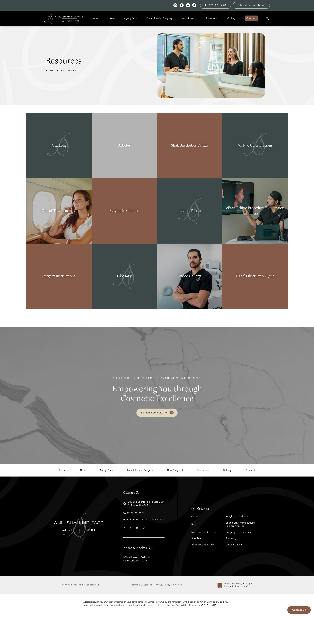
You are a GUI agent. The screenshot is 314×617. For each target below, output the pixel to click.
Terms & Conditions (142, 585)
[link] (215, 5)
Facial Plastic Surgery (159, 18)
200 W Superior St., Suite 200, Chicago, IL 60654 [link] (146, 504)
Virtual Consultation (203, 544)
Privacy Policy (163, 585)
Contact (251, 18)
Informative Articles (203, 532)
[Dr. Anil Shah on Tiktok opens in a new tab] (194, 5)
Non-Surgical (189, 18)
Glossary (231, 538)
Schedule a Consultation (251, 5)
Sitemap (177, 585)
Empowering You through (157, 390)
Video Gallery (234, 544)
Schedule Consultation (154, 412)
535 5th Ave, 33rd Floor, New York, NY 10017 (137, 559)
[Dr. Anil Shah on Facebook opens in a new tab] (182, 5)
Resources (212, 18)
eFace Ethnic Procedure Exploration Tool (240, 525)
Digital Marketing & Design (238, 585)
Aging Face (130, 18)
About (97, 18)
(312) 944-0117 (208, 605)
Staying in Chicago (237, 516)
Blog (193, 524)
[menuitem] (175, 5)
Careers (196, 516)
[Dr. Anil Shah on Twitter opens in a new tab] (188, 5)
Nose (112, 18)
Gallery (231, 18)
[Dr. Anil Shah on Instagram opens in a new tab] (175, 5)
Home (50, 70)
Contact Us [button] (299, 610)
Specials (196, 538)
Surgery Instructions (238, 532)
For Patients (66, 70)
